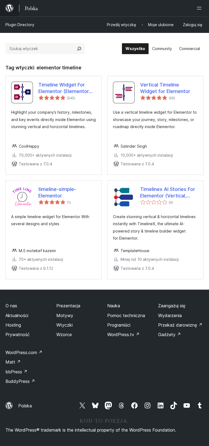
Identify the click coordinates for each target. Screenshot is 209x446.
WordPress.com (23, 352)
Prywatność (17, 334)
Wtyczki (64, 325)
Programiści (118, 325)
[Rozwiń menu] (200, 8)
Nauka (113, 305)
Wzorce (64, 334)
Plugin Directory (19, 24)
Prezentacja (68, 305)
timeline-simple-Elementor (57, 192)
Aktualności (16, 315)
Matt (13, 362)
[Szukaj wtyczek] (79, 48)
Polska (25, 405)
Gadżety (169, 334)
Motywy (64, 315)
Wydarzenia (170, 315)
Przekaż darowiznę (180, 325)
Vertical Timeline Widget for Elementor (165, 88)
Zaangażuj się (171, 305)
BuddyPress (20, 381)
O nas (11, 305)
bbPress (16, 371)
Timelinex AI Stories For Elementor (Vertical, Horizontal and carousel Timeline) (167, 192)
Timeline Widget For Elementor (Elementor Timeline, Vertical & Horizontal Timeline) (63, 88)
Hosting (13, 325)
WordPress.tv (123, 334)
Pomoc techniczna (126, 315)
